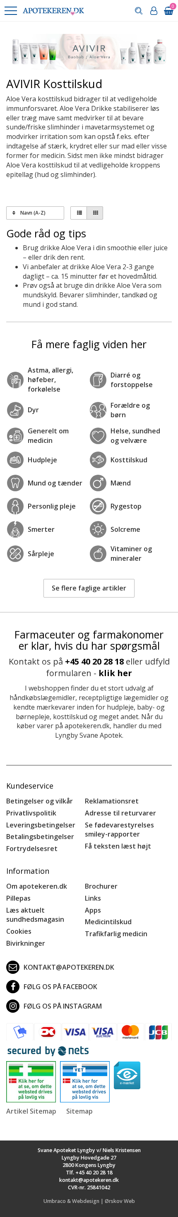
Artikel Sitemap (31, 1111)
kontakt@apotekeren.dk (69, 967)
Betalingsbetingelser (40, 836)
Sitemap (79, 1111)
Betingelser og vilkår (39, 801)
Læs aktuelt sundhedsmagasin (35, 915)
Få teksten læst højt (118, 846)
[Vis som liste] (78, 213)
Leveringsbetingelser (40, 825)
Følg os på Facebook (60, 986)
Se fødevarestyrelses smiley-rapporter (119, 829)
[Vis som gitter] (95, 213)
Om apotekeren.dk (36, 886)
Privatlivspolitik (31, 813)
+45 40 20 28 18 (94, 661)
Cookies (18, 931)
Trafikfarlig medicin (116, 933)
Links (93, 898)
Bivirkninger (25, 943)
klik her (115, 673)
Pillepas (18, 898)
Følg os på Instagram (63, 1006)
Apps (93, 910)
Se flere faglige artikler (89, 588)
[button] (10, 10)
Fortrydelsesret (32, 848)
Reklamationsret (112, 801)
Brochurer (101, 886)
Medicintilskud (108, 921)
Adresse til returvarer (120, 813)
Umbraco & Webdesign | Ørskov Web (89, 1201)
